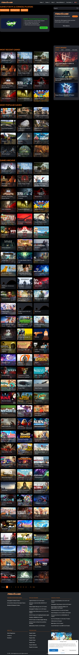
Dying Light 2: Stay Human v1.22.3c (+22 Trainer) (61, 604)
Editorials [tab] (68, 49)
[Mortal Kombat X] (8, 151)
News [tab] (62, 49)
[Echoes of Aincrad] (41, 321)
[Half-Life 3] (24, 359)
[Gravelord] (41, 500)
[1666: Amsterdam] (8, 95)
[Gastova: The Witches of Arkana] (8, 436)
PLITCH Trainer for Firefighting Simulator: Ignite (39, 615)
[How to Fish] (24, 57)
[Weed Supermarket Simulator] (24, 321)
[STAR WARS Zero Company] (24, 83)
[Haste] (24, 410)
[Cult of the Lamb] (24, 232)
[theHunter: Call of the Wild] (24, 151)
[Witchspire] (24, 525)
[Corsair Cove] (8, 257)
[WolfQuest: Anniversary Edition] (8, 283)
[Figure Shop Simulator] (8, 461)
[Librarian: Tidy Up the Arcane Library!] (8, 83)
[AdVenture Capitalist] (24, 538)
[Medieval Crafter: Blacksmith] (8, 70)
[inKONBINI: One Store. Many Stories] (41, 410)
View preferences (72, 650)
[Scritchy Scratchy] (41, 95)
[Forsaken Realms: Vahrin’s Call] (24, 257)
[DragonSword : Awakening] (8, 308)
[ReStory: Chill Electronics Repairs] (8, 219)
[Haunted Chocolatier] (24, 436)
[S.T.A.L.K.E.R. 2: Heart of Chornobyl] (24, 125)
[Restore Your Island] (8, 270)
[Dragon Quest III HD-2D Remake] (24, 308)
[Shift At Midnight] (8, 295)
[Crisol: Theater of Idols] (24, 70)
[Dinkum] (24, 244)
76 (30, 587)
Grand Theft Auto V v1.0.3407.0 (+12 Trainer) (60, 625)
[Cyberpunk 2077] (24, 112)
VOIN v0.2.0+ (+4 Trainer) (56, 621)
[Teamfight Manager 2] (41, 538)
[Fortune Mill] (8, 525)
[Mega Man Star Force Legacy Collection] (24, 500)
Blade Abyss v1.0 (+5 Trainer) (57, 623)
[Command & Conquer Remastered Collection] (24, 372)
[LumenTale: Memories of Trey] (24, 551)
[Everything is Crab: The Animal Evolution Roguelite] (8, 385)
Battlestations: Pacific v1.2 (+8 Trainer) (37, 625)
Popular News (32, 642)
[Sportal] (41, 359)
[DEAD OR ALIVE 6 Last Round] (8, 321)
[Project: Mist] (24, 385)
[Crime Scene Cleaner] (41, 487)
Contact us (9, 635)
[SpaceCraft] (8, 487)
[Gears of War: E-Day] (8, 449)
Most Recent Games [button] (5, 10)
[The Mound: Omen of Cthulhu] (8, 334)
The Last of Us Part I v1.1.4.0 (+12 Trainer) (59, 610)
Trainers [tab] (57, 49)
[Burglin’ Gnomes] (24, 513)
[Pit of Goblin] (8, 232)
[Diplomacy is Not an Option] (41, 449)
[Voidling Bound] (41, 474)
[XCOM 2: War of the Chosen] (8, 500)
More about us (66, 25)
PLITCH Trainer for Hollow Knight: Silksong (38, 619)
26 (18, 587)
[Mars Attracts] (41, 398)
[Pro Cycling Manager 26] (24, 334)
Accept (53, 650)
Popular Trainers (32, 635)
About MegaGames (11, 633)
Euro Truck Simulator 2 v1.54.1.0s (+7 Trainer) (60, 618)
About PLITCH (44, 27)
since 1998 (75, 16)
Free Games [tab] (74, 49)
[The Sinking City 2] (8, 57)
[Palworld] (8, 138)
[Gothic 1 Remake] (41, 576)
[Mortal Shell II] (41, 83)
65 (26, 587)
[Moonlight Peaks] (8, 359)
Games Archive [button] (24, 10)
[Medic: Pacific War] (8, 423)
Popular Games (32, 633)
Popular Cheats (32, 640)
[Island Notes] (41, 57)
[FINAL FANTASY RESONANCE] (8, 538)
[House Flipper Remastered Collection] (8, 564)
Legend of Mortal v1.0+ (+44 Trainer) (36, 600)
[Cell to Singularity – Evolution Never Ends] (41, 270)
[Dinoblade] (41, 244)
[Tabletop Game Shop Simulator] (24, 449)
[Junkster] (41, 334)
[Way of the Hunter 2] (8, 474)
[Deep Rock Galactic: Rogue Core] (24, 564)
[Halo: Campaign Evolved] (41, 295)
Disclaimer (9, 637)
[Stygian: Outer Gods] (24, 576)
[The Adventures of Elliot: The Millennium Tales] (41, 70)
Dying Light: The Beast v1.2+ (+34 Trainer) (37, 608)
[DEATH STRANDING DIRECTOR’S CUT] (24, 487)
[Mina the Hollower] (8, 398)
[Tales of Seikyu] (41, 372)
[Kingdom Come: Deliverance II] (41, 125)
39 (20, 587)
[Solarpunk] (41, 525)
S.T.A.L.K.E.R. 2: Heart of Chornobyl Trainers (16, 602)
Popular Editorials (32, 644)
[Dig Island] (24, 398)
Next (34, 587)
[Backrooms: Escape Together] (8, 347)
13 (15, 587)
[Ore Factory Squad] (41, 257)
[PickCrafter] (8, 410)
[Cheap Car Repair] (8, 576)
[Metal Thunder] (41, 385)
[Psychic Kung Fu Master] (41, 219)
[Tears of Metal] (41, 283)
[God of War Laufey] (8, 513)
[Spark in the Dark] (8, 244)
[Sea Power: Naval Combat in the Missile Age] (41, 461)
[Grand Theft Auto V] (8, 112)
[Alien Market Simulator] (41, 423)
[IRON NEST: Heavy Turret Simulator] (24, 219)
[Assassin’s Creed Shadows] (41, 112)
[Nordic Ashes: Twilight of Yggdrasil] (41, 436)
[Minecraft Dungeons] (24, 461)
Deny (63, 650)
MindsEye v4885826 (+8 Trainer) (36, 617)
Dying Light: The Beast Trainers (13, 600)
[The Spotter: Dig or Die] (24, 347)
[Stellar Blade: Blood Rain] (24, 270)
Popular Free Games (33, 647)
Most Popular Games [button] (15, 10)
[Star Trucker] (41, 308)
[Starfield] (24, 138)
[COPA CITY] (24, 474)
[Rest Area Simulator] (8, 551)
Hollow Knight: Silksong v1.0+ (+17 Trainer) (38, 606)
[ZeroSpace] (24, 283)
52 (23, 587)
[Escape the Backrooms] (24, 95)
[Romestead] (41, 513)
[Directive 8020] (8, 372)
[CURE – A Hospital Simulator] (41, 347)
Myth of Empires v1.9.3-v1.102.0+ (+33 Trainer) (61, 612)
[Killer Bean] (24, 423)
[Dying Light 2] (41, 151)
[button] (76, 641)
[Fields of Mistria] (41, 232)
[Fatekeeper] (41, 551)
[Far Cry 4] (41, 138)
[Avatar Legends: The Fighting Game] (24, 295)
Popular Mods (32, 637)
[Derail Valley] (41, 564)
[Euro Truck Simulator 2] (8, 125)
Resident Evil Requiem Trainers (13, 605)
